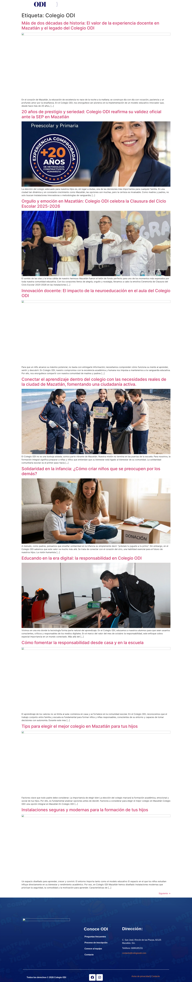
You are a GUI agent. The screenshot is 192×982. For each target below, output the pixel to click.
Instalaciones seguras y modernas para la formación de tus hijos (85, 809)
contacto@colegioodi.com (134, 953)
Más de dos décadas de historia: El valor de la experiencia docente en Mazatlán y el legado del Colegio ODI (90, 25)
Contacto (144, 4)
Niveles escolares (104, 4)
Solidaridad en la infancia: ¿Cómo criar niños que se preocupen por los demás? (91, 471)
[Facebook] (92, 977)
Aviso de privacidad (141, 976)
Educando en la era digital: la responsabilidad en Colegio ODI (82, 558)
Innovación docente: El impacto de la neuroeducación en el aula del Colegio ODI (96, 293)
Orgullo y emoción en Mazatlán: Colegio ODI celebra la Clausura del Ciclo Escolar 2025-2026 (94, 204)
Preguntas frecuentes (95, 937)
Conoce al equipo (93, 949)
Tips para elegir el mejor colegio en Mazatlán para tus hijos (80, 726)
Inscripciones (84, 4)
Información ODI (127, 4)
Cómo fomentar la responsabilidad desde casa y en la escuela (83, 642)
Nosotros (67, 4)
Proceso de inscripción (96, 943)
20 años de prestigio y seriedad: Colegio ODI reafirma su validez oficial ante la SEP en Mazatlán (91, 114)
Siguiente (164, 893)
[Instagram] (99, 977)
